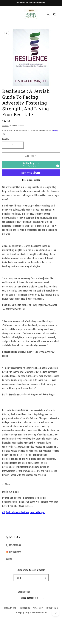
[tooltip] (57, 165)
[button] (6, 14)
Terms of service (52, 608)
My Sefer (13, 608)
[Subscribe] (45, 577)
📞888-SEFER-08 (14, 545)
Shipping (5, 125)
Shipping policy (23, 613)
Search (9, 559)
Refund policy (25, 608)
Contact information (39, 613)
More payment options (31, 180)
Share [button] (7, 484)
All (3, 512)
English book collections (17, 512)
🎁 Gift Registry (13, 552)
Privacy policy (38, 608)
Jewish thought (37, 512)
